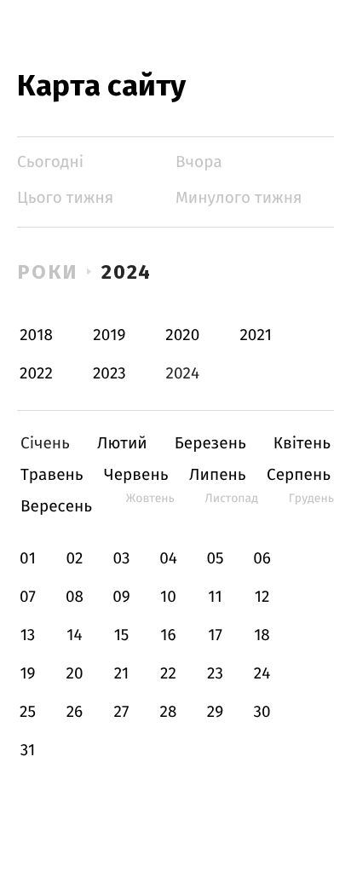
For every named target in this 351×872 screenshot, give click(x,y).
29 (215, 712)
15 (121, 635)
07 (28, 597)
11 (215, 597)
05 (214, 559)
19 (27, 674)
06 (262, 559)
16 (168, 635)
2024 (126, 272)
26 (74, 712)
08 (74, 597)
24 (262, 674)
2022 (36, 374)
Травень (51, 475)
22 (168, 674)
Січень (45, 443)
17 (215, 635)
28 (168, 712)
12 (262, 597)
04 (168, 559)
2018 (36, 335)
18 (262, 635)
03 (120, 559)
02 (74, 559)
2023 (109, 374)
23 (215, 674)
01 (28, 559)
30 (261, 712)
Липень (217, 475)
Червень (136, 475)
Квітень (302, 443)
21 (121, 674)
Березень (210, 443)
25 (28, 712)
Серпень (299, 475)
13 (28, 635)
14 (74, 635)
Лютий (122, 443)
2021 (255, 335)
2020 (182, 335)
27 (121, 712)
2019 (109, 335)
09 (121, 597)
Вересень (56, 507)
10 (168, 597)
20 (74, 674)
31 (28, 750)
